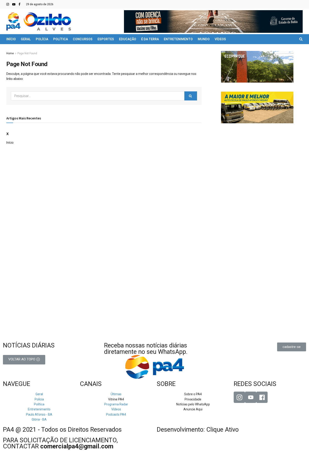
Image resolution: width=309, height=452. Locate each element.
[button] (291, 347)
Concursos (83, 39)
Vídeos (220, 39)
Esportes (105, 39)
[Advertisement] (257, 160)
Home (10, 53)
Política (60, 39)
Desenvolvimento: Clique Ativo (198, 429)
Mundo (204, 39)
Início (11, 39)
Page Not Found (27, 53)
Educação (127, 39)
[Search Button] (190, 95)
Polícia (42, 39)
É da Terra (150, 39)
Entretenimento (178, 39)
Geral (26, 39)
